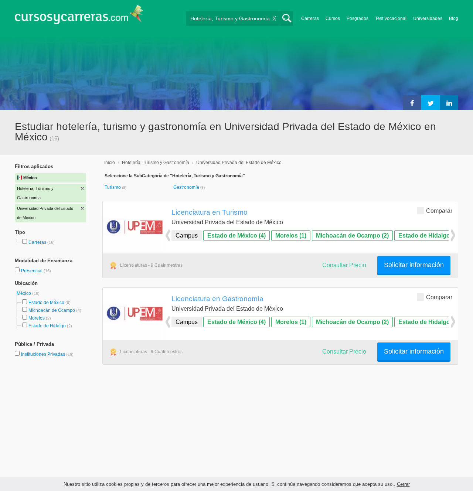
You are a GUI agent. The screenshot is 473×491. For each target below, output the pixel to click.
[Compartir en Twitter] (430, 102)
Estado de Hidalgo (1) (428, 235)
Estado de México (46, 302)
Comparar (439, 211)
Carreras (310, 18)
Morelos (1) (290, 235)
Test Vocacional (390, 18)
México (24, 293)
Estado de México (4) (236, 235)
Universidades (427, 18)
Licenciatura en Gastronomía (217, 298)
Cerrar (403, 484)
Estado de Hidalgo (47, 325)
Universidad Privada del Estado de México (239, 162)
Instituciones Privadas (47, 354)
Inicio (109, 162)
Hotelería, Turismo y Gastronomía (155, 162)
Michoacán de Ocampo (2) (352, 235)
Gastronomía (186, 187)
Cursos (333, 18)
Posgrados (357, 18)
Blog (453, 18)
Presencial (32, 270)
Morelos (36, 318)
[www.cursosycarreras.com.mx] (79, 17)
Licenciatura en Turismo (209, 212)
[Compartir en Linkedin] (449, 102)
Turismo (113, 187)
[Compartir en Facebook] (412, 102)
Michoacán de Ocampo (51, 310)
